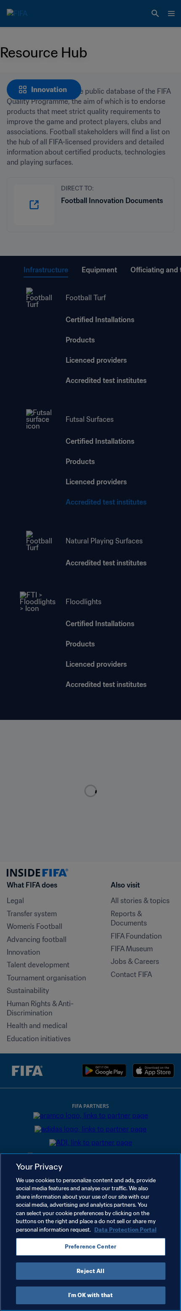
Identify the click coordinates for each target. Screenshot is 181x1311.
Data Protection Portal (125, 1229)
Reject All (90, 1271)
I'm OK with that (90, 1295)
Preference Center (90, 1246)
